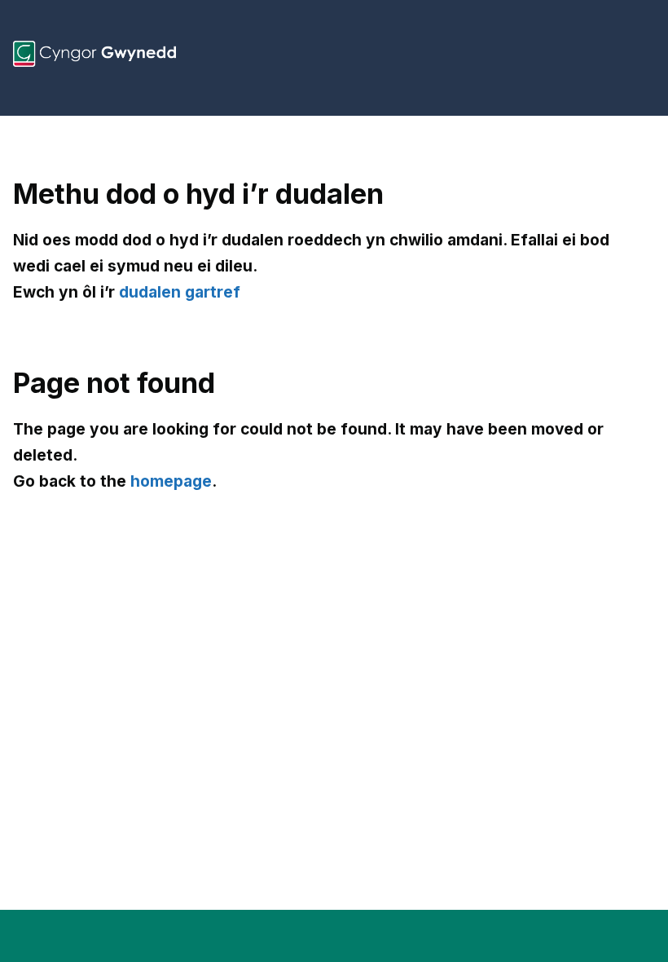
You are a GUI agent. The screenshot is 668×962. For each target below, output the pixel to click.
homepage (171, 481)
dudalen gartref (179, 292)
